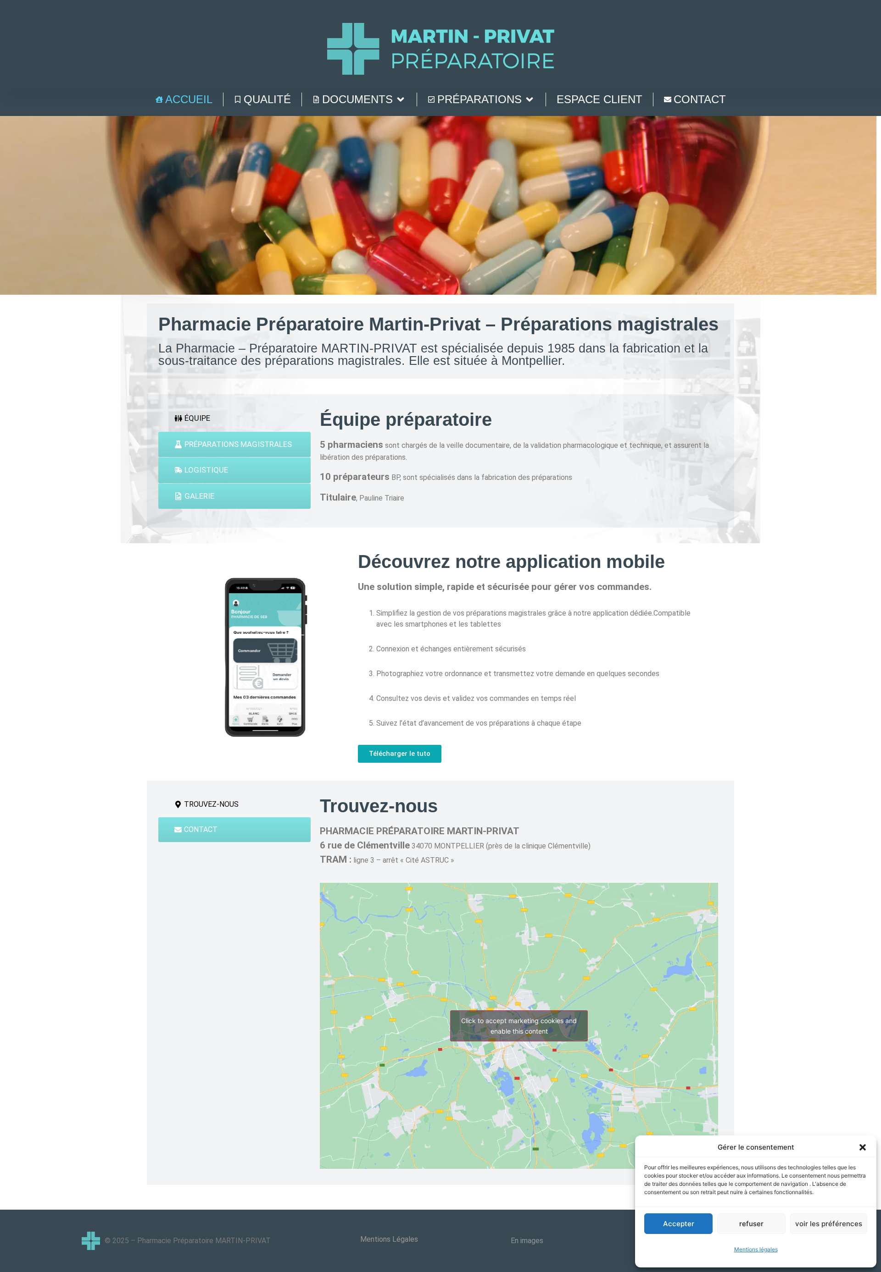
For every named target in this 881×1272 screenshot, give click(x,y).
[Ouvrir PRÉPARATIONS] (529, 99)
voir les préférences (828, 1223)
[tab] (234, 418)
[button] (862, 1147)
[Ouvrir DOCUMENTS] (400, 99)
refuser (751, 1223)
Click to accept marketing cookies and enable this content (519, 1026)
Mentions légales (756, 1249)
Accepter (678, 1223)
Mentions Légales (389, 1239)
